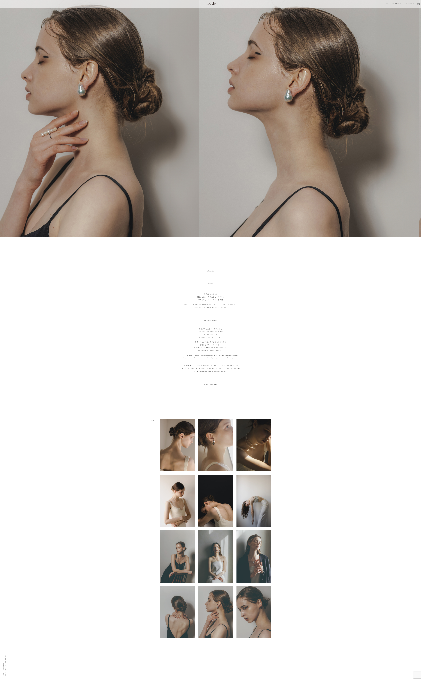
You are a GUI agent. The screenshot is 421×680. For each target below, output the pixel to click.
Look (387, 4)
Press (392, 4)
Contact (398, 4)
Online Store (410, 4)
